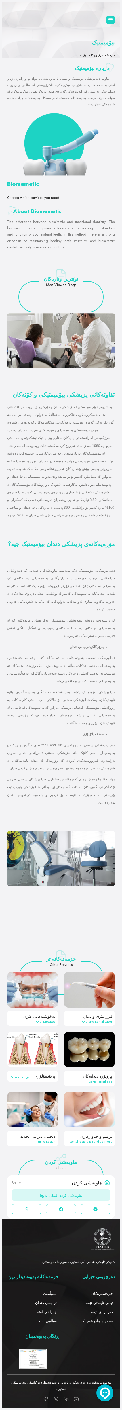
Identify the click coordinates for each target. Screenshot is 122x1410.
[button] (95, 1209)
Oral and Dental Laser (97, 1021)
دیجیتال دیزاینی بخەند (37, 1136)
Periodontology (19, 1077)
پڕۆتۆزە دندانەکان (97, 1076)
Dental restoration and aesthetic (90, 1141)
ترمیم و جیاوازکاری (96, 1136)
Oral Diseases (45, 1021)
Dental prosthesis (100, 1081)
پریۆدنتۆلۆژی (45, 1076)
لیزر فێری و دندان (97, 1016)
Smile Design (46, 1141)
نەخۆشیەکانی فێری (39, 1016)
